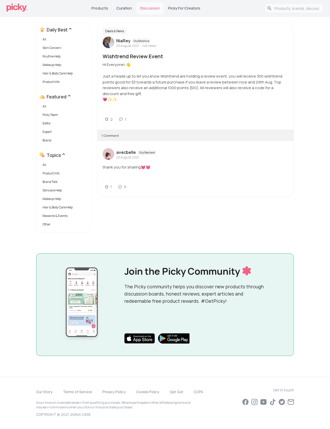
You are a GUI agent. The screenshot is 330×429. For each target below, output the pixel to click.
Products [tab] (100, 8)
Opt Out (176, 391)
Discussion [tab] (150, 8)
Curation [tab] (124, 8)
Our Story (44, 391)
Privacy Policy (114, 391)
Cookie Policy (147, 391)
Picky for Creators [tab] (184, 8)
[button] (64, 40)
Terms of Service (77, 391)
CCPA (198, 391)
